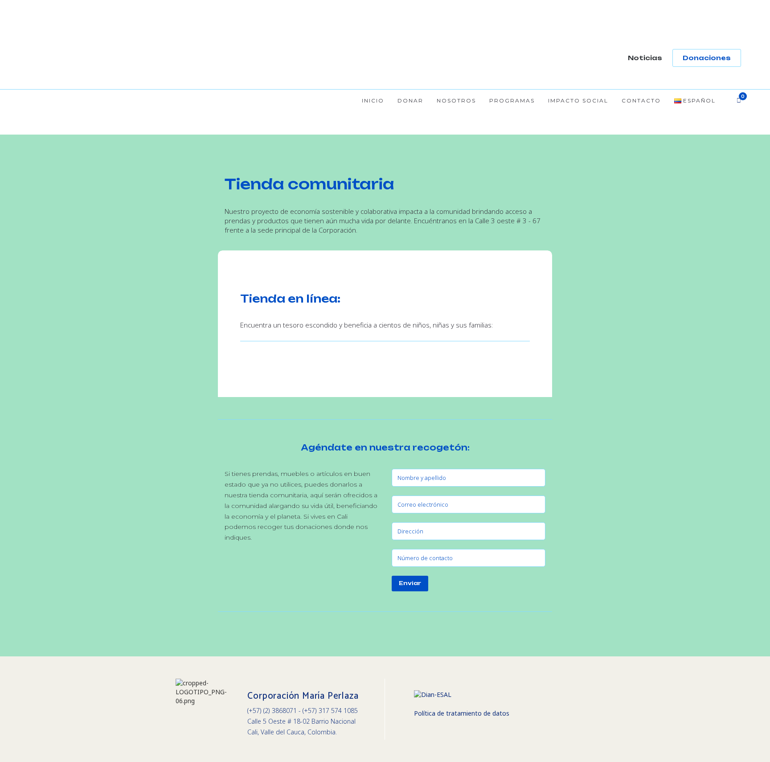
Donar (410, 100)
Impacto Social (578, 100)
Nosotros (456, 100)
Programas (512, 100)
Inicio (373, 100)
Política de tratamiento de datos (461, 713)
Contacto (641, 100)
